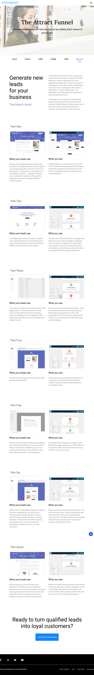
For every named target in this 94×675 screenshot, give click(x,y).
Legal (73, 669)
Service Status (90, 669)
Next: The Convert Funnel (47, 637)
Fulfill (40, 59)
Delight (53, 59)
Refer (66, 59)
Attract (14, 59)
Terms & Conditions (64, 669)
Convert (27, 59)
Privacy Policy (80, 669)
